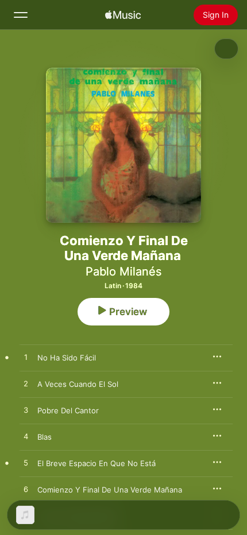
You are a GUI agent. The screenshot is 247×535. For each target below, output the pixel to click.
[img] (123, 15)
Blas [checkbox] (44, 436)
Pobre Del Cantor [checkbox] (68, 410)
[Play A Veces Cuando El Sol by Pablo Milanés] (25, 384)
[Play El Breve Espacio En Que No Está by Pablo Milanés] (25, 463)
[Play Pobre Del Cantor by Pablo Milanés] (25, 410)
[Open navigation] (20, 15)
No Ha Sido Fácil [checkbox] (66, 357)
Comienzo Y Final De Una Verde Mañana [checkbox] (109, 489)
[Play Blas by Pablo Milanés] (25, 437)
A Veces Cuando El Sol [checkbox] (77, 384)
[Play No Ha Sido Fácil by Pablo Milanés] (25, 357)
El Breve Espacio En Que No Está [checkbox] (96, 463)
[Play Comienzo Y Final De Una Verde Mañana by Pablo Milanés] (25, 489)
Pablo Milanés (123, 271)
